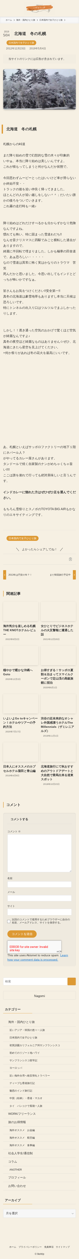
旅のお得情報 (17, 1122)
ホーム (12, 1247)
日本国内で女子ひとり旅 (21, 42)
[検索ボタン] (70, 8)
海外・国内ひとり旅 (21, 1022)
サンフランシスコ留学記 (23, 1060)
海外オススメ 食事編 (22, 1145)
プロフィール (17, 1177)
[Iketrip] (39, 8)
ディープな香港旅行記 (22, 1083)
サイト (11, 906)
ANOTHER (15, 1169)
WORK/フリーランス (22, 1113)
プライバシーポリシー (30, 1247)
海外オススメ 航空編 (22, 1137)
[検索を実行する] (71, 981)
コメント (14, 831)
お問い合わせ (17, 1185)
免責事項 (49, 1247)
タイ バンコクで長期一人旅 (25, 1105)
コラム (12, 1161)
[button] (8, 559)
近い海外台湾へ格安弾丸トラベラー (29, 1075)
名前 (9, 878)
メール (11, 892)
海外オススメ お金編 (22, 1130)
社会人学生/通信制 (20, 1153)
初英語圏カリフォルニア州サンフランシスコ (34, 1045)
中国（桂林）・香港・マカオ (25, 1098)
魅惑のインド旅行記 (20, 1090)
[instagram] (40, 1239)
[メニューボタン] (8, 8)
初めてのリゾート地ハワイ (24, 1052)
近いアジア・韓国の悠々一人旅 (27, 1030)
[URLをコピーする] (70, 559)
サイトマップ (63, 1247)
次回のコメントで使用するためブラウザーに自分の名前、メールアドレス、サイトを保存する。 (41, 921)
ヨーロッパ (15, 1067)
